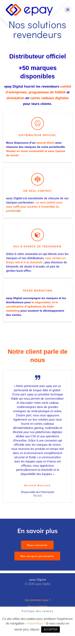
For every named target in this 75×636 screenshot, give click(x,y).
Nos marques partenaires (37, 556)
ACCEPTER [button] (50, 629)
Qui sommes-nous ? (37, 600)
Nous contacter (37, 545)
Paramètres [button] (35, 623)
